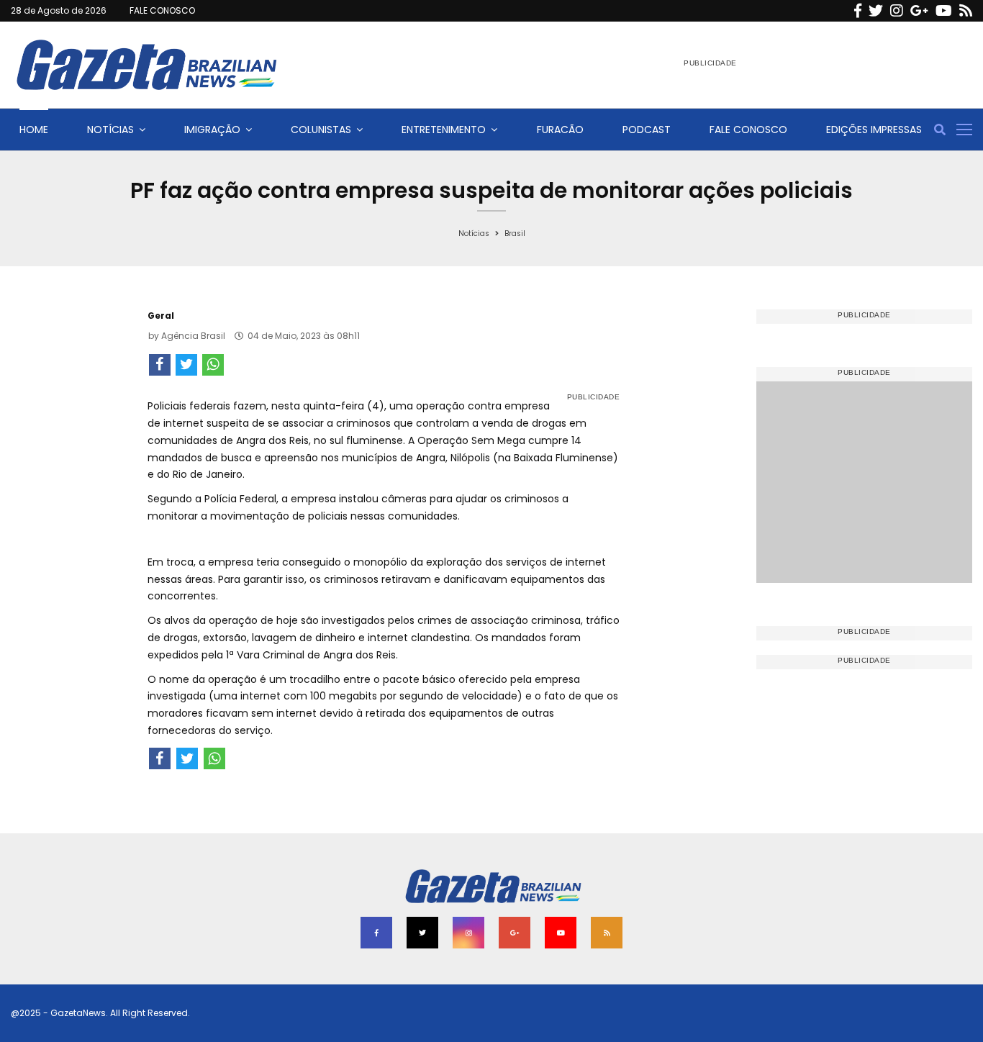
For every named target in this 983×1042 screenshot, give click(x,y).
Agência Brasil (193, 336)
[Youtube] (944, 11)
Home (33, 129)
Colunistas (321, 129)
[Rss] (965, 11)
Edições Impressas (874, 129)
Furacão (560, 129)
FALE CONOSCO (162, 10)
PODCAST (646, 129)
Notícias (110, 129)
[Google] (919, 11)
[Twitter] (876, 11)
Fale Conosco (748, 129)
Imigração (212, 129)
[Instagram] (896, 11)
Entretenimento (444, 129)
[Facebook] (857, 11)
